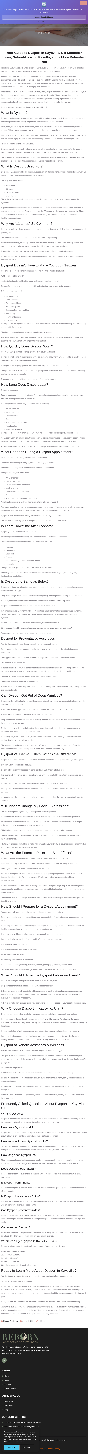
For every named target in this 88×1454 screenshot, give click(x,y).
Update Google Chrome (44, 17)
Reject (26, 1447)
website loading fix (17, 1441)
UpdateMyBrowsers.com (44, 21)
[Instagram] (4, 1360)
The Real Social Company (49, 1449)
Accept (11, 1447)
